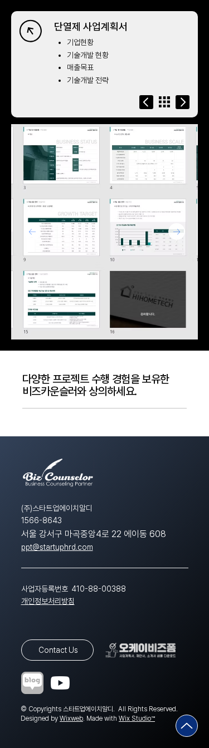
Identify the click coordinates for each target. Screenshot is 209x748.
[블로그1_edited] (32, 683)
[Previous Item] (32, 231)
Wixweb (71, 718)
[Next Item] (176, 231)
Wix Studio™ (137, 718)
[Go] (146, 102)
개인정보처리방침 (48, 601)
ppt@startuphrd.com (57, 547)
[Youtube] (60, 683)
